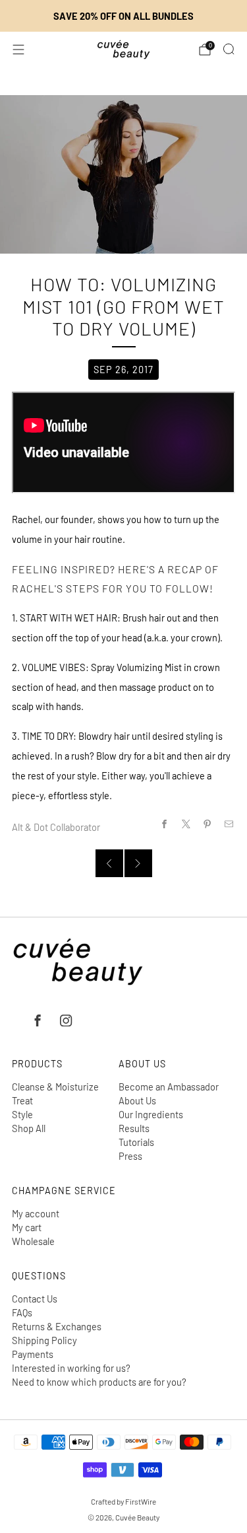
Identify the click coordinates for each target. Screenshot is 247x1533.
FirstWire (140, 1501)
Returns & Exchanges (56, 1326)
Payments (32, 1354)
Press (130, 1156)
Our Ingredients (151, 1114)
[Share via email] (229, 824)
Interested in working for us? (71, 1368)
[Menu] (18, 49)
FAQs (22, 1312)
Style (22, 1114)
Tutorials (136, 1142)
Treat (22, 1100)
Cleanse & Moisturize (55, 1086)
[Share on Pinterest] (207, 824)
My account (35, 1213)
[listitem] (123, 16)
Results (134, 1128)
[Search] (228, 48)
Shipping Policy (44, 1340)
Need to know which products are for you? (99, 1382)
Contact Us (34, 1298)
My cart (26, 1227)
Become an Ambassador (169, 1086)
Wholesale (33, 1241)
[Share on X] (186, 824)
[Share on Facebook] (164, 824)
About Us (137, 1100)
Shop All (28, 1128)
